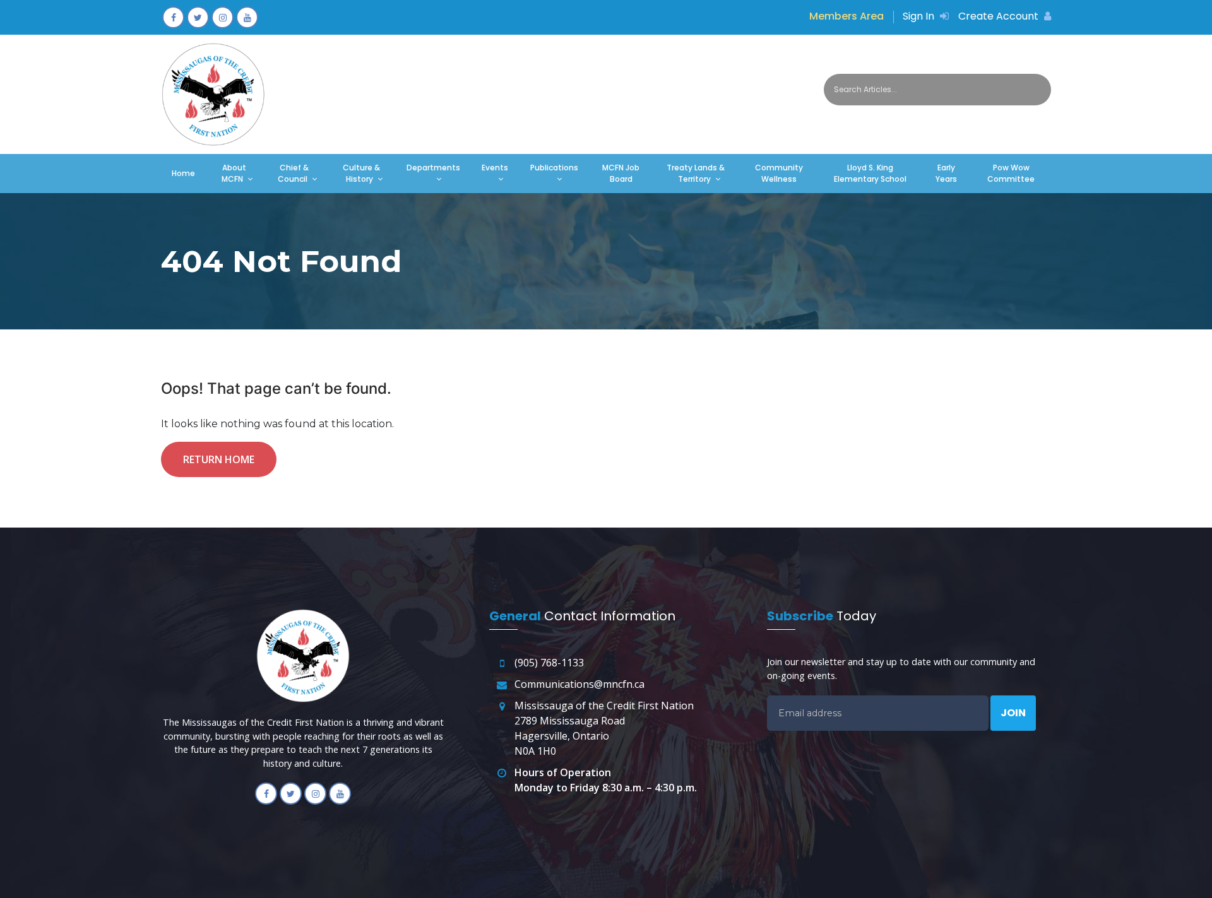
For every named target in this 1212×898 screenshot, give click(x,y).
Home (183, 173)
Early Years (946, 173)
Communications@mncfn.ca (579, 684)
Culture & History (361, 173)
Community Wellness (779, 173)
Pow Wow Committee (1011, 173)
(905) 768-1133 (549, 663)
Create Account (999, 16)
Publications (554, 167)
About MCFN (234, 173)
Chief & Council (293, 173)
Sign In (920, 16)
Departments (433, 167)
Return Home (218, 459)
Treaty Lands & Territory (696, 173)
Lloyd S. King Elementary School (870, 173)
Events (495, 167)
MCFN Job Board (620, 173)
